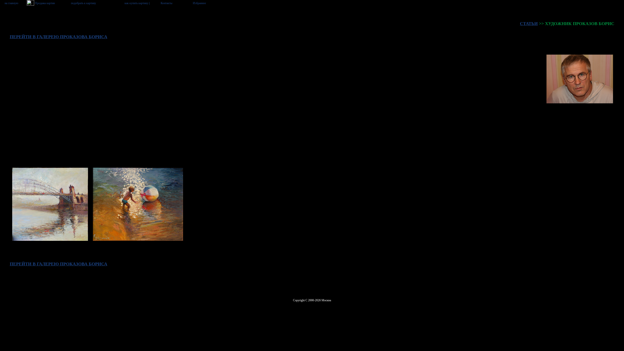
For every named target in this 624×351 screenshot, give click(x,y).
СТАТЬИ (529, 23)
